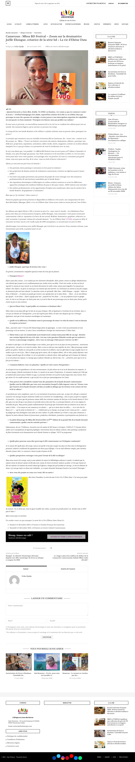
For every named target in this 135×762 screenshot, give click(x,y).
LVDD (69, 219)
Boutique (125, 24)
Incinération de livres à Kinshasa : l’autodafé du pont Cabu (117, 74)
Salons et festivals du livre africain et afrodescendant (116, 85)
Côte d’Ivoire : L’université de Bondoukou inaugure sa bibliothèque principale (117, 122)
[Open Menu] (8, 3)
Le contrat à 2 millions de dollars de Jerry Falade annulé (116, 96)
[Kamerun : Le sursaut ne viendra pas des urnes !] (75, 662)
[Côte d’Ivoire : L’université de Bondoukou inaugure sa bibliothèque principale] (101, 121)
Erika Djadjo (19, 46)
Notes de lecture (56, 24)
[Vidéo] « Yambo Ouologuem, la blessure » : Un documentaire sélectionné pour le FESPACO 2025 (115, 154)
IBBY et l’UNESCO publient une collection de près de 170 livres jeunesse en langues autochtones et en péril (117, 61)
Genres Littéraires (32, 24)
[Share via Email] (59, 548)
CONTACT (111, 3)
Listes (45, 24)
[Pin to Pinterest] (57, 548)
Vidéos (116, 24)
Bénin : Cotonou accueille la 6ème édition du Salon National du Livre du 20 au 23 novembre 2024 (117, 187)
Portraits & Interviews (73, 24)
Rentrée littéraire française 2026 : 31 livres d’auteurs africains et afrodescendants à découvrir (117, 47)
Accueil (9, 24)
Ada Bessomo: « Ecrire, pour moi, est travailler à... (47, 674)
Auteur (25, 569)
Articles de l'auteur (68, 569)
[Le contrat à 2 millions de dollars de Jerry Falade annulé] (101, 96)
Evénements (107, 24)
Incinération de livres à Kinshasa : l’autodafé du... (19, 674)
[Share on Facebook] (54, 548)
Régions (86, 24)
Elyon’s (20, 276)
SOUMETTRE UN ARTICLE (96, 3)
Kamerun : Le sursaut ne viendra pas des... (75, 674)
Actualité (18, 24)
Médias (99, 757)
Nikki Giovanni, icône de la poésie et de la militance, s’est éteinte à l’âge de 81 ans (117, 171)
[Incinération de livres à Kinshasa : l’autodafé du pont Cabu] (19, 662)
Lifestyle (97, 24)
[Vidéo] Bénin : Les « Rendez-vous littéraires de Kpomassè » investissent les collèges (117, 137)
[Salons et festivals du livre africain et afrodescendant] (101, 85)
